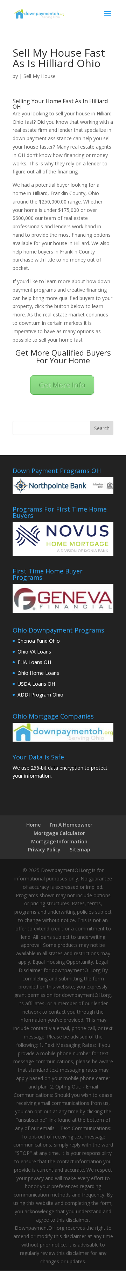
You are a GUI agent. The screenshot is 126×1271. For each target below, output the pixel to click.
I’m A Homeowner (71, 824)
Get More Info (62, 385)
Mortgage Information (59, 841)
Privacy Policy (44, 849)
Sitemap (80, 849)
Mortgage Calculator (59, 833)
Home (33, 824)
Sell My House (39, 76)
